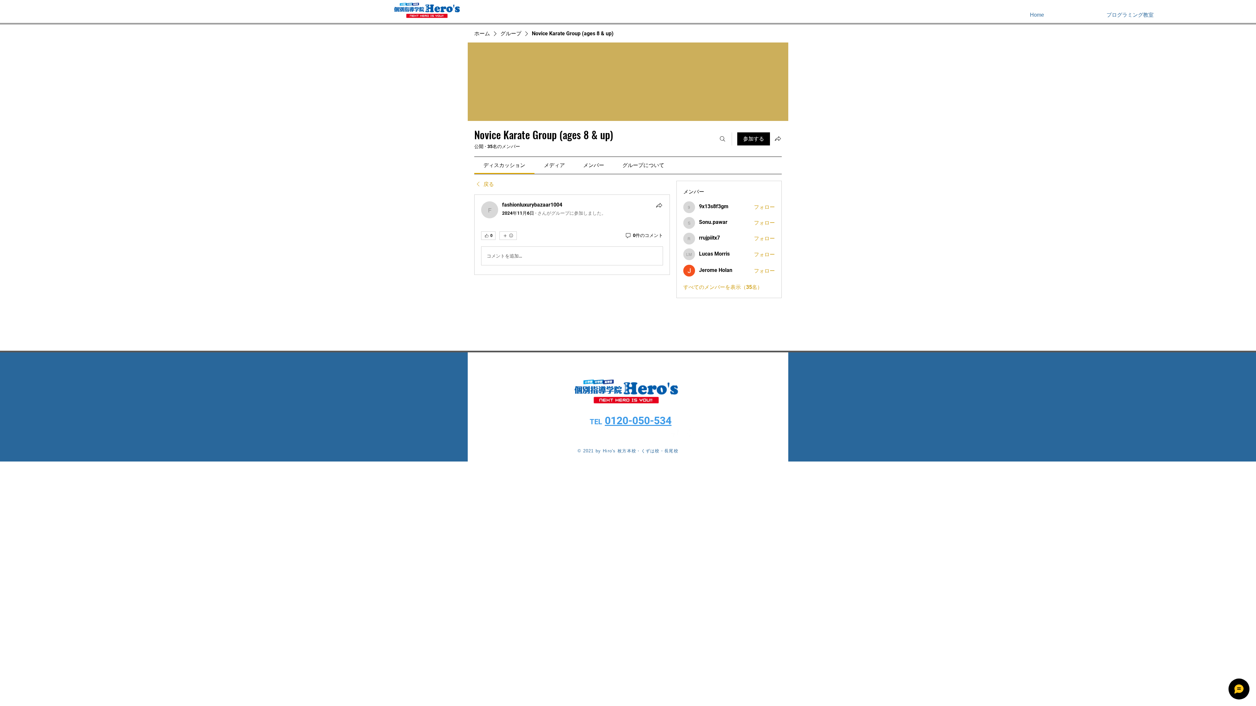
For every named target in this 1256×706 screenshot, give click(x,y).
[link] (504, 165)
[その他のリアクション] (508, 235)
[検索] (722, 138)
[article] (572, 234)
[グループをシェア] (778, 139)
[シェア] (659, 205)
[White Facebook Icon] (1232, 14)
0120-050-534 (638, 420)
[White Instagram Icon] (1242, 14)
